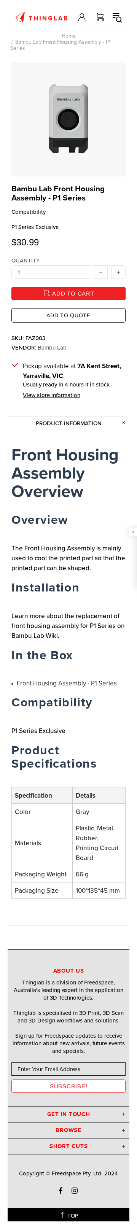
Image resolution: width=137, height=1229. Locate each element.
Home (69, 36)
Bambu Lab (52, 347)
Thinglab (41, 17)
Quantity (25, 260)
